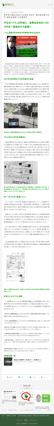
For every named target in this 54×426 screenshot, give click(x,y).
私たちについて (19, 420)
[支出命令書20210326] (27, 267)
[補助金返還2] (27, 46)
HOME (3, 415)
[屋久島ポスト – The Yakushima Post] (9, 5)
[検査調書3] (27, 172)
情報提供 (26, 420)
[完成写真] (27, 115)
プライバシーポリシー (33, 420)
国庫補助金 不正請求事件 (18, 12)
